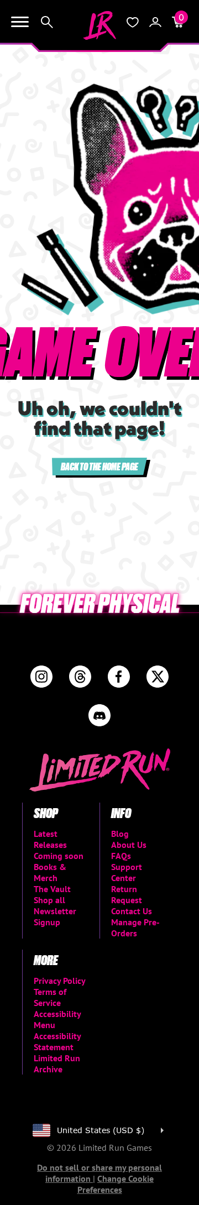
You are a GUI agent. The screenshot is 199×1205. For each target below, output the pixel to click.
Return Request (126, 894)
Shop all (49, 899)
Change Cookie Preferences (115, 1184)
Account (155, 22)
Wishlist (133, 22)
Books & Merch (50, 872)
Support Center (126, 872)
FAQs (121, 855)
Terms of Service (50, 997)
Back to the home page (99, 466)
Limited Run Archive (57, 1063)
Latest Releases (50, 839)
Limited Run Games (99, 25)
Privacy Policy (60, 980)
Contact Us (131, 910)
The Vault (52, 888)
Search (47, 22)
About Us (128, 844)
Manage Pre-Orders (135, 927)
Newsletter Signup (55, 916)
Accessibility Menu (57, 1019)
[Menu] (20, 22)
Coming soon (58, 855)
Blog (120, 833)
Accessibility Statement (57, 1041)
